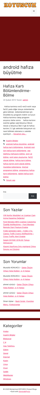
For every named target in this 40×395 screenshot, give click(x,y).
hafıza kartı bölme (23, 160)
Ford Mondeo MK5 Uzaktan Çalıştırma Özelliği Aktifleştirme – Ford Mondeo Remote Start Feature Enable (19, 224)
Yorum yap (10, 180)
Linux (5, 364)
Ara (4, 192)
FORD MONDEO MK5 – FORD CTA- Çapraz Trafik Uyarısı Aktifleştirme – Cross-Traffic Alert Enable (18, 234)
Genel (5, 353)
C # (4, 342)
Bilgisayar (7, 339)
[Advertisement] (20, 38)
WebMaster (8, 375)
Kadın (5, 361)
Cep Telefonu (9, 346)
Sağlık (5, 372)
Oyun (5, 368)
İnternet (6, 357)
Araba (5, 331)
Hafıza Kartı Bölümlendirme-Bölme (17, 90)
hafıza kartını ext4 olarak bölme (16, 164)
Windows (7, 379)
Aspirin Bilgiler (12, 141)
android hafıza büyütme (16, 144)
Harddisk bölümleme (12, 167)
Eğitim (5, 350)
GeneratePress (24, 391)
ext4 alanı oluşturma (18, 157)
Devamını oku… (19, 134)
